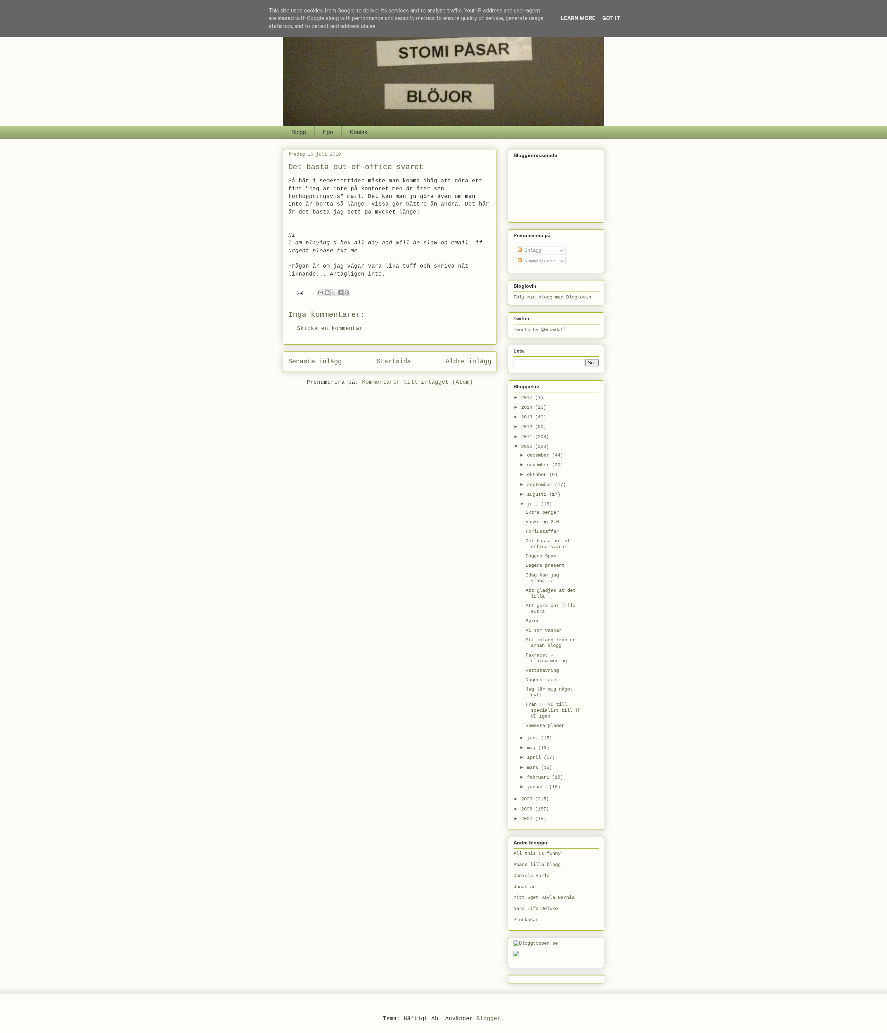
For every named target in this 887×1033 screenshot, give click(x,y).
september (541, 484)
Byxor (532, 621)
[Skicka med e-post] (320, 292)
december (539, 455)
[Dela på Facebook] (340, 292)
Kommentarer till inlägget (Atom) (417, 382)
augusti (538, 494)
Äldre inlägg (468, 361)
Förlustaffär (542, 531)
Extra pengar (542, 512)
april (535, 757)
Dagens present (545, 565)
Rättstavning (542, 670)
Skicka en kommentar (330, 328)
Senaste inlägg (315, 361)
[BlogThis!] (327, 292)
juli (534, 504)
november (539, 465)
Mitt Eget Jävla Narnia (543, 897)
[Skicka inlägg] (300, 293)
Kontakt (359, 132)
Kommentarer (538, 261)
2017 (528, 397)
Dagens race (541, 680)
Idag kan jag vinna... (542, 578)
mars (534, 767)
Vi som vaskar (544, 630)
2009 (528, 799)
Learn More (578, 18)
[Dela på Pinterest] (346, 292)
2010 (528, 446)
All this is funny (537, 853)
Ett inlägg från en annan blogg (551, 643)
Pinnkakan (525, 919)
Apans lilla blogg (537, 864)
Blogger (488, 1019)
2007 (528, 819)
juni (534, 738)
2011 (528, 437)
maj (532, 747)
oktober (538, 474)
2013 (528, 417)
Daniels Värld (531, 875)
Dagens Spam (541, 556)
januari (538, 787)
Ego (328, 132)
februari (539, 777)
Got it (611, 18)
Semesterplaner (545, 725)
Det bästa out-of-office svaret (549, 543)
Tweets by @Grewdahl (539, 329)
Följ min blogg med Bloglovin (552, 297)
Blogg (298, 132)
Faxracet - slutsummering (546, 658)
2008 (528, 809)
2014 (528, 407)
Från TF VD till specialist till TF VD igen (553, 710)
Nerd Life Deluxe (535, 908)
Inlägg (531, 250)
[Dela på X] (333, 292)
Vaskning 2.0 (542, 521)
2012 (528, 426)
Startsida (394, 361)
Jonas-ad (524, 886)
